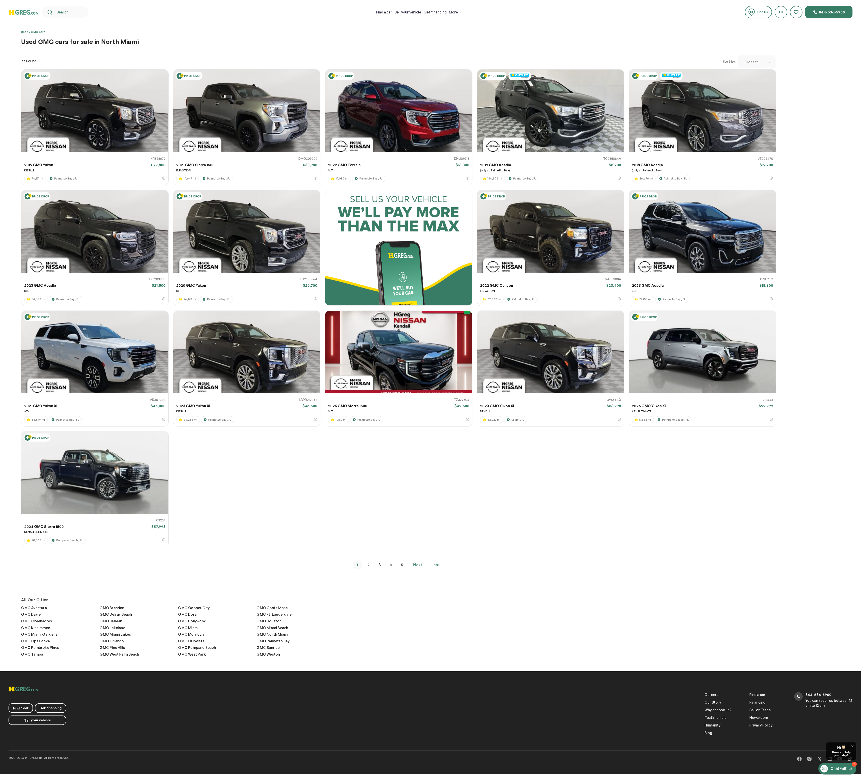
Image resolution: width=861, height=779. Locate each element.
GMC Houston (269, 621)
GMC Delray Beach (116, 614)
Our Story (712, 702)
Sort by (728, 61)
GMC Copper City (194, 608)
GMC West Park (192, 654)
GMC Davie (31, 614)
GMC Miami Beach (272, 628)
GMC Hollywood (192, 621)
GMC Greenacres (36, 621)
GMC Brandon (112, 608)
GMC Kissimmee (35, 628)
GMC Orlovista (191, 641)
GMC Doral (188, 614)
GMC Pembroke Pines (40, 647)
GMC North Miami (272, 634)
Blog (708, 733)
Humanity (712, 725)
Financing (757, 702)
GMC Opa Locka (35, 641)
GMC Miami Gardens (39, 634)
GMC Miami (188, 628)
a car (384, 12)
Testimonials (715, 717)
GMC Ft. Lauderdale (274, 614)
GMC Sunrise (268, 647)
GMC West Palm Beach (119, 654)
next (417, 564)
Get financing (435, 12)
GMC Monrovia (191, 634)
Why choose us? (718, 710)
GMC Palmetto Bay (273, 641)
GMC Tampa (32, 654)
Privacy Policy (760, 725)
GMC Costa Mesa (272, 608)
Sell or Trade (760, 710)
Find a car (757, 694)
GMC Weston (268, 654)
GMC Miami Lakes (115, 634)
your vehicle (407, 12)
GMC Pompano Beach (197, 647)
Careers (711, 694)
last (435, 564)
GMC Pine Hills (112, 647)
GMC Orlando (112, 641)
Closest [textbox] (751, 62)
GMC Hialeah (111, 621)
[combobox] (757, 61)
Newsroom (758, 717)
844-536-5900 (831, 12)
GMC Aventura (34, 608)
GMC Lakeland (112, 628)
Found (29, 61)
